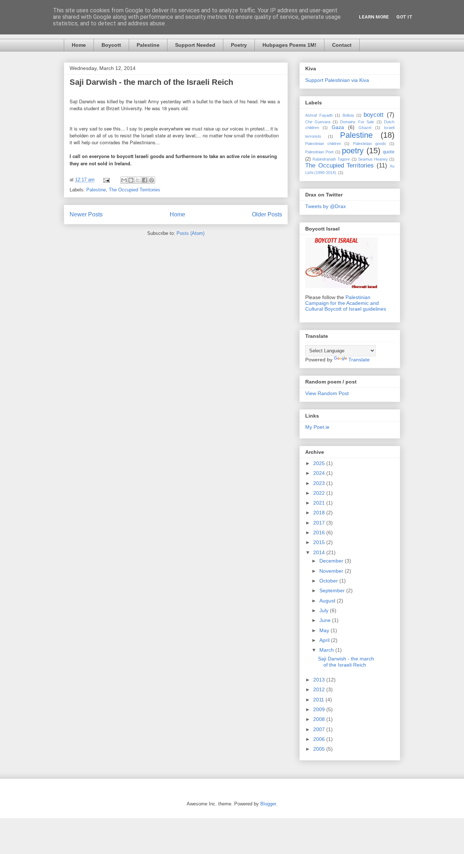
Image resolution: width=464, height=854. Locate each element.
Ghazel (365, 127)
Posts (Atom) (190, 233)
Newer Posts (86, 214)
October (329, 581)
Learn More (374, 17)
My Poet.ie (317, 427)
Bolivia (348, 115)
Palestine (148, 45)
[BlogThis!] (130, 180)
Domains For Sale (357, 122)
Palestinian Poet (319, 152)
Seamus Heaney (373, 159)
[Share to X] (137, 180)
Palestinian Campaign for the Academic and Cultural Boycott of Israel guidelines (345, 303)
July (324, 610)
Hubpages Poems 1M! (289, 45)
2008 (319, 719)
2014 (319, 552)
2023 (319, 483)
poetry (353, 150)
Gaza (338, 127)
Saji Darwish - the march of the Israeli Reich (151, 82)
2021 (319, 503)
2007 (319, 729)
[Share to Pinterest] (151, 180)
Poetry (239, 45)
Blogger (268, 804)
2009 (319, 709)
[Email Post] (106, 179)
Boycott (111, 45)
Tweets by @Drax (325, 206)
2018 (319, 512)
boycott (374, 114)
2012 (319, 689)
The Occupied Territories (134, 189)
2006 (319, 739)
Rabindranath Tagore (331, 159)
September (332, 590)
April (325, 640)
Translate (359, 359)
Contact (342, 45)
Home (79, 45)
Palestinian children (323, 143)
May (325, 630)
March (327, 650)
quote (388, 151)
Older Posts (267, 214)
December (332, 561)
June (325, 620)
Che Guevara (317, 122)
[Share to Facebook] (144, 180)
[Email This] (124, 180)
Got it (404, 17)
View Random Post (327, 393)
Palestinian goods (369, 143)
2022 (319, 493)
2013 (319, 680)
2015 (319, 542)
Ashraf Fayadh (319, 115)
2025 (319, 463)
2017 (319, 523)
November (332, 571)
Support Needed (195, 45)
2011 (319, 699)
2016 (319, 532)
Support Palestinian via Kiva (337, 80)
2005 (319, 749)
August (328, 601)
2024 (319, 473)
